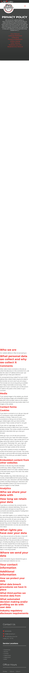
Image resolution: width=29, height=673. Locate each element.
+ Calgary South (7, 655)
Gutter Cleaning (15, 43)
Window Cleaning (15, 41)
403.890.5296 (3, 2)
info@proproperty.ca (9, 2)
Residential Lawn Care (15, 45)
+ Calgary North (7, 657)
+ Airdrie (5, 659)
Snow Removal (15, 34)
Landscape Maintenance (15, 36)
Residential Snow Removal (15, 46)
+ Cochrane (6, 653)
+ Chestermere (6, 649)
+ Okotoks (5, 651)
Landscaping (15, 37)
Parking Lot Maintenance (15, 39)
